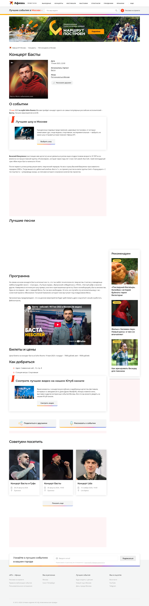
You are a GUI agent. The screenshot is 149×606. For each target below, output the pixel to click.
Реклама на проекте (132, 10)
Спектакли (95, 3)
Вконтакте (113, 580)
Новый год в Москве (83, 583)
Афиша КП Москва (19, 48)
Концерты (59, 3)
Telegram (112, 586)
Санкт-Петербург (49, 583)
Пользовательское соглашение (20, 586)
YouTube (112, 583)
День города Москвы (84, 586)
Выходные (46, 3)
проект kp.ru (32, 3)
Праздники (108, 3)
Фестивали (71, 3)
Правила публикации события (20, 583)
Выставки (83, 3)
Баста (53, 70)
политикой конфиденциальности (95, 562)
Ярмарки (120, 3)
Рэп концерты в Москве (47, 48)
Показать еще (57, 503)
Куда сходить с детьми (84, 580)
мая (12, 110)
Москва (45, 580)
